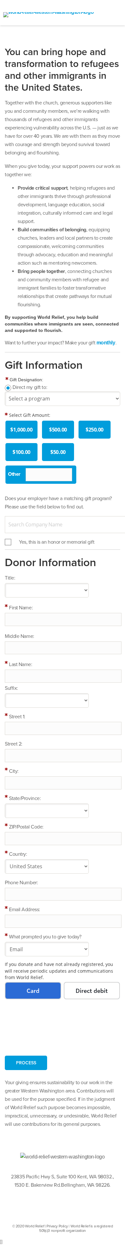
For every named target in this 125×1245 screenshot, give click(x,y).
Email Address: (24, 909)
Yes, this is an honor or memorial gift (56, 542)
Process (26, 1063)
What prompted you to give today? (45, 937)
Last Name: (20, 664)
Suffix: (11, 688)
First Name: (21, 608)
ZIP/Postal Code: (26, 827)
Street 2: (13, 744)
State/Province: (25, 798)
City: (14, 771)
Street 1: (17, 716)
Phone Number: (21, 882)
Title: (10, 578)
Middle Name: (19, 636)
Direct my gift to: (30, 387)
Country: (18, 854)
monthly (105, 342)
